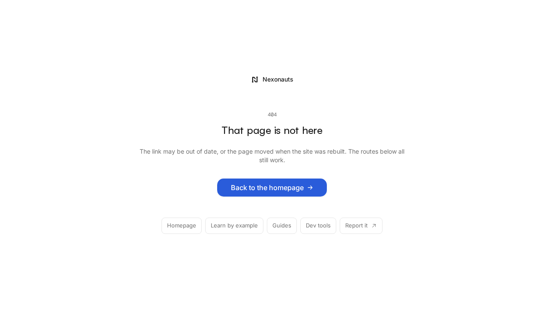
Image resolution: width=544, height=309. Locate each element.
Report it (356, 225)
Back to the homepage (267, 187)
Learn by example (234, 225)
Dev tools (318, 225)
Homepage (181, 225)
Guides (281, 225)
